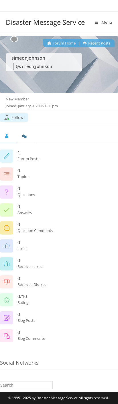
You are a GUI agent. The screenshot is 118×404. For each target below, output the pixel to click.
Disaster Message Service (45, 22)
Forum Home (64, 43)
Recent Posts (98, 43)
